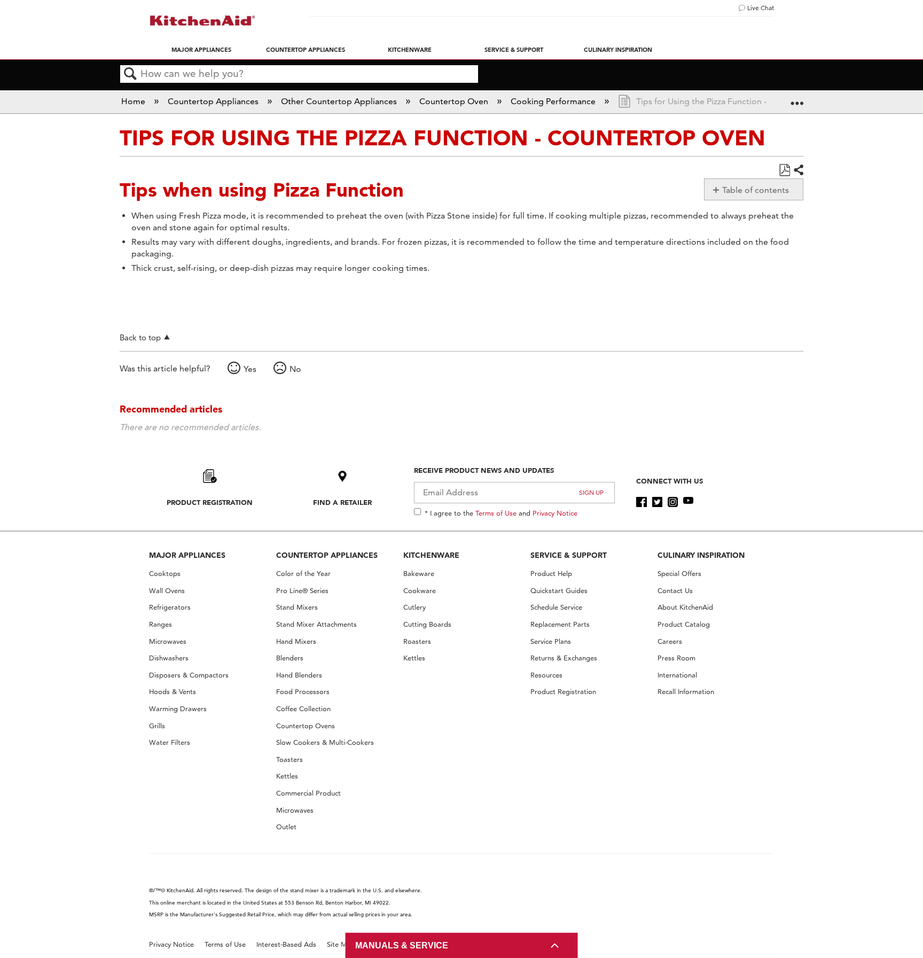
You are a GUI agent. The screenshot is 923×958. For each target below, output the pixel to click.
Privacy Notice (555, 513)
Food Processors (303, 692)
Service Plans (550, 641)
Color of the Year (303, 574)
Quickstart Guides (559, 591)
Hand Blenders (299, 675)
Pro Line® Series (302, 591)
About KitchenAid (685, 607)
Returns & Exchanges (563, 658)
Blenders (289, 658)
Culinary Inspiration (618, 49)
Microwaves (167, 641)
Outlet (286, 827)
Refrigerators (170, 607)
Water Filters (169, 742)
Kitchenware (410, 49)
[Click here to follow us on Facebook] (641, 502)
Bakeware (418, 574)
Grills (157, 726)
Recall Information (686, 692)
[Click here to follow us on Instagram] (673, 502)
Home (134, 101)
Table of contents (755, 190)
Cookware (419, 591)
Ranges (160, 624)
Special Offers (679, 574)
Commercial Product (308, 793)
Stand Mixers (297, 607)
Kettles (287, 776)
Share (798, 170)
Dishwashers (169, 658)
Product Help (551, 574)
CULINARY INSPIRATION (701, 555)
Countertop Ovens (305, 726)
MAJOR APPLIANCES (187, 555)
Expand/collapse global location (797, 98)
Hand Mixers (296, 641)
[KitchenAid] (202, 20)
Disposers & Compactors (189, 675)
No (295, 369)
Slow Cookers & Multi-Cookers (325, 742)
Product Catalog (684, 624)
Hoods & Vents (172, 692)
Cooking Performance (554, 101)
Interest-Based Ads (286, 944)
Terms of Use (496, 513)
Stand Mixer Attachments (316, 624)
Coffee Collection (303, 709)
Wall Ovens (167, 591)
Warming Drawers (178, 709)
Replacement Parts (560, 624)
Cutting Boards (427, 624)
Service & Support (513, 49)
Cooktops (165, 574)
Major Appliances (201, 49)
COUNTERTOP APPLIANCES (327, 555)
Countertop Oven (454, 101)
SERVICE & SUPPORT (568, 555)
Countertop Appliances (305, 49)
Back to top (140, 337)
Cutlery (414, 607)
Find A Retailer (342, 502)
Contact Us (675, 591)
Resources (546, 675)
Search (130, 74)
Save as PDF (784, 170)
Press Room (676, 658)
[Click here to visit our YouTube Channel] (688, 502)
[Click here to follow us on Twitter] (657, 502)
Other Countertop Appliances (340, 101)
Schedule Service (556, 607)
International (677, 675)
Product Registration (210, 502)
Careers (670, 641)
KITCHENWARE (431, 555)
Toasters (289, 760)
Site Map (341, 944)
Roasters (417, 641)
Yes (250, 369)
